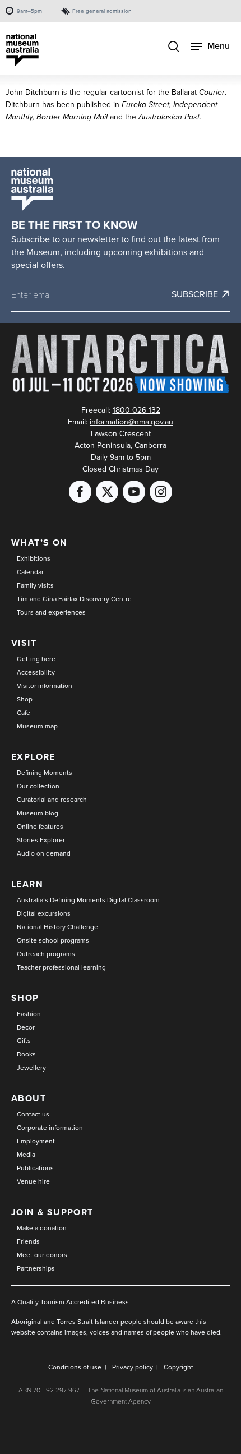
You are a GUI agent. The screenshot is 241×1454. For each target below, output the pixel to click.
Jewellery (31, 1068)
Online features (40, 826)
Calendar (30, 572)
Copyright (178, 1367)
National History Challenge (57, 927)
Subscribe (195, 294)
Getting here (36, 659)
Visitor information (44, 686)
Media (26, 1155)
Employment (36, 1141)
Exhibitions (33, 558)
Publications (35, 1168)
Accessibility (36, 672)
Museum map (37, 726)
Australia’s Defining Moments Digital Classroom (88, 900)
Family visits (35, 585)
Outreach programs (46, 954)
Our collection (38, 786)
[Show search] (173, 47)
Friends (28, 1241)
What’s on (39, 542)
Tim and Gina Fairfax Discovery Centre (74, 599)
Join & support (52, 1212)
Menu (218, 45)
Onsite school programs (53, 940)
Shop (25, 699)
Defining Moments (44, 773)
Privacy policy (132, 1367)
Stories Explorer (41, 840)
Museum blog (37, 813)
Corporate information (50, 1128)
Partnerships (36, 1268)
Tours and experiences (51, 612)
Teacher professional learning (61, 967)
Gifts (24, 1041)
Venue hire (33, 1181)
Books (26, 1054)
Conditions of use (74, 1367)
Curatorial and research (52, 800)
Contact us (33, 1114)
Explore (33, 756)
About (28, 1098)
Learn (27, 884)
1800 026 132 (136, 410)
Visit (23, 642)
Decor (26, 1027)
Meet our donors (42, 1255)
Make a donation (42, 1228)
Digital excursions (44, 913)
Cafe (23, 713)
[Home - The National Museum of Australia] (22, 50)
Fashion (29, 1014)
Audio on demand (44, 853)
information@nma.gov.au (131, 422)
